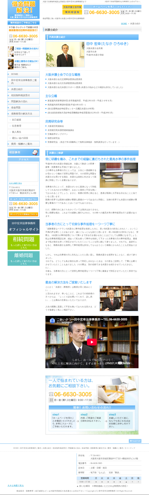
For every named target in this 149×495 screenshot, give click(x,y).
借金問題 (16, 107)
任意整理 (16, 126)
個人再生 (16, 132)
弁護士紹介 (17, 89)
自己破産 (16, 119)
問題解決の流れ (19, 101)
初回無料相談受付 (20, 95)
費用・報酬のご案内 (21, 144)
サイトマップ (130, 448)
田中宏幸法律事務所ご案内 (24, 81)
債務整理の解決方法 (21, 113)
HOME (124, 23)
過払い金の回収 (20, 138)
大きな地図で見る (15, 183)
